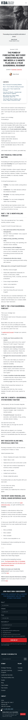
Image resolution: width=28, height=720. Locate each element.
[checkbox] (1, 630)
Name (2, 602)
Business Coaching (17, 69)
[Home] (7, 2)
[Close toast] (1, 710)
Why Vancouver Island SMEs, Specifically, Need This (11, 96)
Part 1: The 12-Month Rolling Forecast (13, 86)
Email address (4, 621)
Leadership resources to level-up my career (11, 634)
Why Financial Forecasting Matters (12, 84)
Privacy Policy (22, 643)
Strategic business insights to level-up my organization (14, 636)
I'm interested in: (5, 628)
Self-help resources (7, 632)
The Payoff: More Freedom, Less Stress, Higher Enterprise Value (12, 99)
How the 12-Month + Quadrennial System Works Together (12, 92)
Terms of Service (4, 645)
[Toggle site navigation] (26, 2)
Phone (2, 615)
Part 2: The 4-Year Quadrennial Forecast (11, 89)
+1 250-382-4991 (8, 709)
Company (3, 608)
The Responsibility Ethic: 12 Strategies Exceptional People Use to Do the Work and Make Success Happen (13, 563)
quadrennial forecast (8, 332)
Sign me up (14, 640)
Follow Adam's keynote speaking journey (11, 630)
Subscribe (23, 714)
